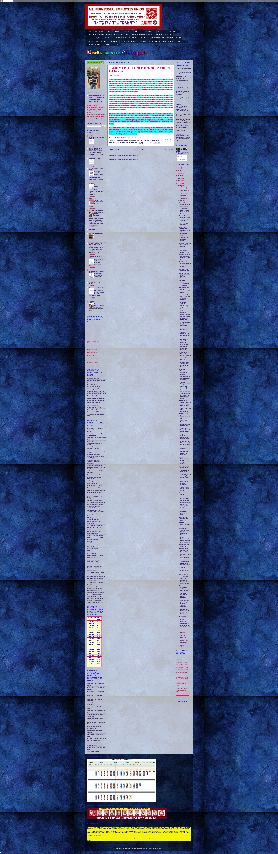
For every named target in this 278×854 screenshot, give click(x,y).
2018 (179, 168)
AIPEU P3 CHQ (93, 229)
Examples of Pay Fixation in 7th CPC (99, 38)
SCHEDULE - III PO (93, 409)
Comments (181, 159)
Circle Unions (92, 35)
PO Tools (179, 83)
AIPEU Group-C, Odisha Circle (96, 169)
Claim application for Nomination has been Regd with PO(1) (95, 456)
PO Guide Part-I (92, 384)
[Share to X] (156, 143)
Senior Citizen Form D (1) (95, 602)
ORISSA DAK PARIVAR (96, 233)
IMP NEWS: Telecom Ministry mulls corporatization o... (184, 305)
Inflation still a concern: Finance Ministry (185, 312)
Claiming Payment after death (96, 481)
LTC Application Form (94, 726)
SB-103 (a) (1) (91, 570)
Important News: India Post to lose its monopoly (184, 482)
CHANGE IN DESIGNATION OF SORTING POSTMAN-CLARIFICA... (184, 451)
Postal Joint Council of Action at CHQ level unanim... (184, 588)
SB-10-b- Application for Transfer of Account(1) (94, 567)
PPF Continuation (92, 548)
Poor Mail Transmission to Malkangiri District (184, 372)
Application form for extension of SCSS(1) (93, 447)
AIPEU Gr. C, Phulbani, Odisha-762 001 (96, 257)
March (182, 637)
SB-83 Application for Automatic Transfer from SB (96, 587)
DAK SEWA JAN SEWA (96, 211)
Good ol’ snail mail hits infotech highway (185, 245)
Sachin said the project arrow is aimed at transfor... (184, 275)
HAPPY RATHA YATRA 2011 (183, 575)
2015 (179, 175)
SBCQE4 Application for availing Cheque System (94, 595)
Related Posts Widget (168, 139)
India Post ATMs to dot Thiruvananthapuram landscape (183, 93)
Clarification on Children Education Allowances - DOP (96, 262)
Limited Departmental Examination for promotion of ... (184, 540)
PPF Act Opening (92, 544)
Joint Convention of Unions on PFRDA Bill (184, 318)
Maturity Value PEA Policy (95, 500)
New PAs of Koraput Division (185, 383)
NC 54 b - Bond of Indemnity (96, 502)
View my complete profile (95, 119)
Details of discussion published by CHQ (183, 570)
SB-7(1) (89, 584)
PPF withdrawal (92, 558)
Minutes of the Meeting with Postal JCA (183, 550)
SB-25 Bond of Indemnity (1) (96, 576)
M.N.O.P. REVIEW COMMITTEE (184, 425)
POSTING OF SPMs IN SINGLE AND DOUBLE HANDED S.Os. (185, 403)
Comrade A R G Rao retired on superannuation (184, 625)
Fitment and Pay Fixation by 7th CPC (110, 35)
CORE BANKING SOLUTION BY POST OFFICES (184, 563)
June (181, 630)
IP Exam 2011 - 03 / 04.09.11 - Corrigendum (185, 409)
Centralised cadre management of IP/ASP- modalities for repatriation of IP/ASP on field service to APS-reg (96, 189)
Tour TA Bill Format (93, 751)
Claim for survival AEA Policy (96, 475)
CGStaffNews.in (181, 76)
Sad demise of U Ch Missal (184, 545)
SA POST (91, 183)
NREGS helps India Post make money (184, 524)
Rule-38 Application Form (95, 743)
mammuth (145, 848)
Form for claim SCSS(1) (94, 485)
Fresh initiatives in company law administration (185, 476)
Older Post (168, 149)
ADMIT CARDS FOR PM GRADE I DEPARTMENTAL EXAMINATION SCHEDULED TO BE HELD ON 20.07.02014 (183, 107)
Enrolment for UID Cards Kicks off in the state (184, 378)
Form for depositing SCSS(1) (96, 490)
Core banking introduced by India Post (184, 518)
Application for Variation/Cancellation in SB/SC (94, 443)
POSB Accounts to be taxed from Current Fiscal (185, 498)
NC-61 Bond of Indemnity (95, 525)
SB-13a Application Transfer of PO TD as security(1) (96, 573)
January (182, 642)
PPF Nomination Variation (95, 555)
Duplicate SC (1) (92, 483)
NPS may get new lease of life (184, 471)
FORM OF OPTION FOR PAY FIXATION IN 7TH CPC (165, 38)
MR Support (92, 199)
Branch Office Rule (93, 378)
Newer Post (114, 149)
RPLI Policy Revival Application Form (93, 560)
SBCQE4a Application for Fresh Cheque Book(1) (95, 599)
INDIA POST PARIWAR (96, 287)
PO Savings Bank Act (93, 386)
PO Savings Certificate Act (95, 389)
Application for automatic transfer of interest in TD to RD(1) (95, 430)
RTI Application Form (93, 740)
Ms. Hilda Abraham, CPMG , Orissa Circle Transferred (185, 283)
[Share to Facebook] (158, 143)
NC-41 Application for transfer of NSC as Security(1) (96, 518)
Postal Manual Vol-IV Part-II (95, 400)
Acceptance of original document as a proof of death (184, 436)
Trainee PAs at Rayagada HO (184, 269)
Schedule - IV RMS (93, 412)
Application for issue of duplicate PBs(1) (94, 434)
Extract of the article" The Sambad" (183, 348)
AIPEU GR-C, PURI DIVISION (94, 283)
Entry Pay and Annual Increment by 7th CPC (138, 35)
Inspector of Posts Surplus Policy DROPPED (185, 324)
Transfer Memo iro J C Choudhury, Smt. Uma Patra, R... (184, 257)
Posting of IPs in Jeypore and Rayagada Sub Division (184, 364)
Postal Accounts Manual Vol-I (96, 391)
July (181, 200)
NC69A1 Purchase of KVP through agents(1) (95, 538)
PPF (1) (89, 541)
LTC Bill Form (91, 728)
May (181, 632)
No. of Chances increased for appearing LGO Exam (184, 290)
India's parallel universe (183, 223)
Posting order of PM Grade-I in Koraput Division (185, 354)
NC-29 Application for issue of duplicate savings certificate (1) (95, 506)
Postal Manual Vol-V (93, 402)
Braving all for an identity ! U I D (184, 466)
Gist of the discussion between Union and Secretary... (184, 581)
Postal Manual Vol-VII (93, 405)
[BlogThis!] (155, 143)
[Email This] (154, 143)
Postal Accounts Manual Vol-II (96, 393)
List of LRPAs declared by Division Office (184, 250)
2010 (179, 646)
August (182, 198)
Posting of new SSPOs (183, 358)
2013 (179, 180)
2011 (179, 186)
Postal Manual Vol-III (93, 396)
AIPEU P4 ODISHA (94, 158)
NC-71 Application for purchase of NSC (93, 532)
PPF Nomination (92, 553)
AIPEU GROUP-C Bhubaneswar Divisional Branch (96, 271)
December (183, 188)
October (182, 193)
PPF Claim (90, 546)
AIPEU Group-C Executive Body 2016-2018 (108, 31)
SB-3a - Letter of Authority (95, 582)
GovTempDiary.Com (182, 80)
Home (90, 31)
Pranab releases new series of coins (184, 489)
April (181, 635)
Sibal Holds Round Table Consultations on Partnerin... (185, 557)
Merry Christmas (181, 130)
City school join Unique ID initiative (184, 239)
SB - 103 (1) (90, 564)
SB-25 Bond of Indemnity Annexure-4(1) (95, 579)
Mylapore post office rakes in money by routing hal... (184, 342)
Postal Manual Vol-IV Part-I (95, 398)
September (183, 195)
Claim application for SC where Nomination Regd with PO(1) (96, 467)
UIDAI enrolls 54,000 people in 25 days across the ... (184, 211)
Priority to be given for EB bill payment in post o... (184, 334)
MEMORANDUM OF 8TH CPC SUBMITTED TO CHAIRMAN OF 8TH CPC (96, 152)
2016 (179, 173)
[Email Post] (151, 143)
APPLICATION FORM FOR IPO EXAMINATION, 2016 (103, 45)
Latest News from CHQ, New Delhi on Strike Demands (184, 297)
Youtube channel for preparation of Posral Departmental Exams (96, 203)
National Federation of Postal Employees (96, 149)
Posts (180, 156)
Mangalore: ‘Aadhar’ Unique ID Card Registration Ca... (184, 531)
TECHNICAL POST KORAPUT (94, 302)
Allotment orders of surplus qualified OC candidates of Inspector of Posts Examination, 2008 (183, 137)
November (183, 190)
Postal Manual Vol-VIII (94, 407)
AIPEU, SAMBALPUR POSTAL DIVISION (95, 244)
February (182, 640)
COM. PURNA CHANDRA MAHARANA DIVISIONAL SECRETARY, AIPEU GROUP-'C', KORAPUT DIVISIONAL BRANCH (96, 99)
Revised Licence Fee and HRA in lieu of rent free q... (184, 443)
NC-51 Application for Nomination (93, 522)
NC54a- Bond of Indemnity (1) (96, 535)
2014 (179, 178)
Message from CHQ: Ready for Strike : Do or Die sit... (184, 611)
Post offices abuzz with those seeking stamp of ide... (185, 505)
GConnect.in (180, 78)
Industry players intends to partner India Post (184, 512)
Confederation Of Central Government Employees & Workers (96, 137)
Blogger (159, 848)
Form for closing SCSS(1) (95, 488)
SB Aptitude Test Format (94, 745)
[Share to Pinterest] (159, 143)
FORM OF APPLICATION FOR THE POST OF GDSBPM (130, 38)
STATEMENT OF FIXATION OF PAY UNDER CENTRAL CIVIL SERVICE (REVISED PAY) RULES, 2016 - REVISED (154, 41)
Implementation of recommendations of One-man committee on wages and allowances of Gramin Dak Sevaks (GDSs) (96, 249)
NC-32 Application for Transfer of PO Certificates (95, 510)
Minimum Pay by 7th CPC (163, 35)
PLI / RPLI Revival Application (96, 738)
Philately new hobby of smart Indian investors (184, 430)
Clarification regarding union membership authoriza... (184, 218)
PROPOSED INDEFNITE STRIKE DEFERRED (183, 595)
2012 (179, 183)
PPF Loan (90, 551)
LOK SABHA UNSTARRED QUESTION (98, 275)
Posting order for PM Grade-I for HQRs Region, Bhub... (184, 396)
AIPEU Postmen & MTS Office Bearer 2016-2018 (140, 31)
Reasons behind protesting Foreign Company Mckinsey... (184, 603)
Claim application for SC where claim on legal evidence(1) (94, 461)
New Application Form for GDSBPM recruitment (103, 41)
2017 (179, 170)
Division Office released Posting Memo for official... (185, 264)
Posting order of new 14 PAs (184, 328)
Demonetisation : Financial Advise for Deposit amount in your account (96, 307)
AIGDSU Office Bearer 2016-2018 (168, 31)
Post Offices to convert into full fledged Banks (184, 204)
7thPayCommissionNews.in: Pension (183, 73)
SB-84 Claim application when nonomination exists (95, 591)
